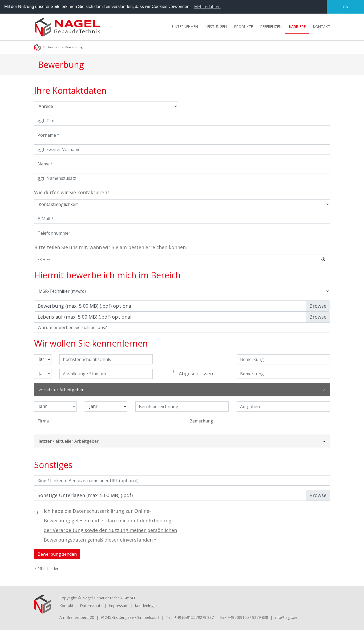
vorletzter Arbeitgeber (61, 390)
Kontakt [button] (321, 26)
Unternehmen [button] (185, 26)
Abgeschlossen (196, 373)
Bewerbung (74, 47)
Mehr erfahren (207, 7)
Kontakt (66, 605)
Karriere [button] (297, 26)
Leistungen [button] (216, 26)
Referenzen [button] (271, 26)
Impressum (118, 605)
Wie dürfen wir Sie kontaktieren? (71, 192)
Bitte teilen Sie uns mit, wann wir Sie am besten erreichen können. (110, 247)
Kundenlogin (146, 605)
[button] (192, 7)
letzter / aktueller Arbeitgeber (69, 441)
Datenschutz (91, 605)
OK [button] (345, 7)
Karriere (53, 47)
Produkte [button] (243, 26)
